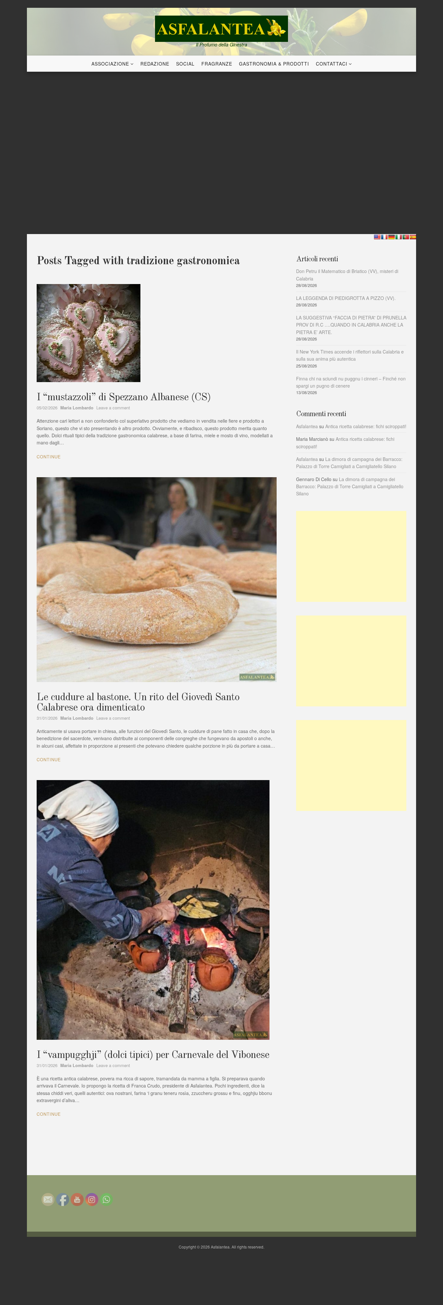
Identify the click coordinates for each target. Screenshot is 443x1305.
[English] (377, 237)
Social (185, 63)
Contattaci (331, 63)
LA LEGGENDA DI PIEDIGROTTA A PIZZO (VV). (346, 298)
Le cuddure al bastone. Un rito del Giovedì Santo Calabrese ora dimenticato (138, 702)
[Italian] (398, 237)
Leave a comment (113, 407)
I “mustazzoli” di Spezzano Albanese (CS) (124, 397)
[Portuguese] (405, 237)
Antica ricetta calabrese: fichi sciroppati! (365, 426)
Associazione (110, 63)
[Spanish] (413, 237)
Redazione (154, 63)
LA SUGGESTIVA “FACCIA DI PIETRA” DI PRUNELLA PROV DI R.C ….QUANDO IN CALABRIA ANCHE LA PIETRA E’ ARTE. (351, 324)
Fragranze (216, 63)
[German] (391, 237)
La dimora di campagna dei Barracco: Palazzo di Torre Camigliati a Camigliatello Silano (349, 486)
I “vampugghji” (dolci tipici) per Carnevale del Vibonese (153, 1055)
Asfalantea (307, 426)
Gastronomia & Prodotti (274, 63)
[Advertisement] (351, 556)
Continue (49, 457)
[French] (384, 237)
